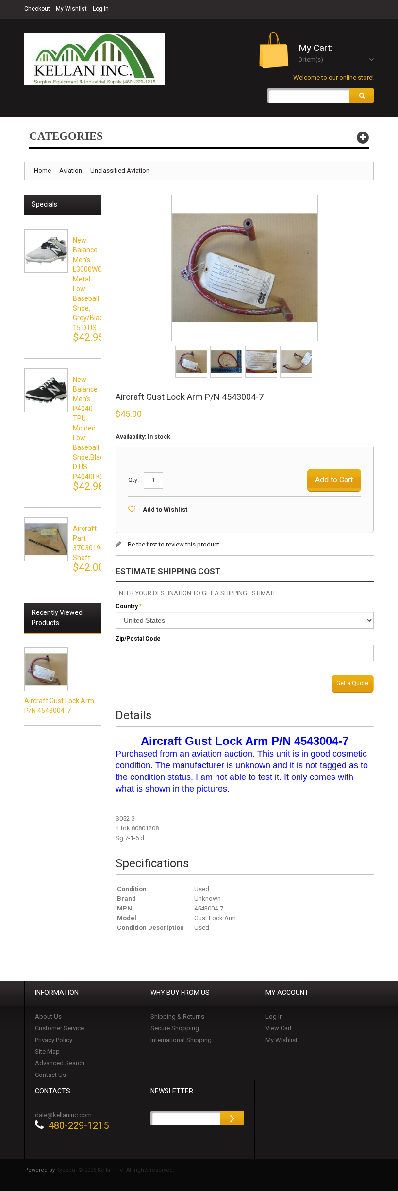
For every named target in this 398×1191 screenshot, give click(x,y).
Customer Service (59, 1028)
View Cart (278, 1028)
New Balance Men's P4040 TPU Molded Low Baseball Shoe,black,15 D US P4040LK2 (94, 428)
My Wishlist (71, 8)
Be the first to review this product (173, 544)
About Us (48, 1016)
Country (127, 606)
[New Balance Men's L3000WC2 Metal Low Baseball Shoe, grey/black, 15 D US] (46, 251)
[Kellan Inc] (94, 59)
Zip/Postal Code (138, 638)
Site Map (47, 1051)
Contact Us (50, 1074)
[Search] (361, 95)
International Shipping (181, 1039)
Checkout (37, 8)
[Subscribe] (232, 1118)
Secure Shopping (174, 1028)
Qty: (133, 479)
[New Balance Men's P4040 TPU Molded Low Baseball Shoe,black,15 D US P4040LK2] (46, 390)
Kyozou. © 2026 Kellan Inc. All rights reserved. (115, 1170)
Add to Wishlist (165, 509)
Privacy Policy (53, 1039)
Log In (101, 8)
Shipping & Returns (177, 1016)
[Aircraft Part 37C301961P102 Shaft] (46, 539)
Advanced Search (59, 1063)
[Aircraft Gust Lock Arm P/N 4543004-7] (192, 348)
